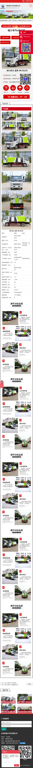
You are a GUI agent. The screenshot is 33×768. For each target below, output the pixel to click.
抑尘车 (29, 20)
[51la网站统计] (22, 743)
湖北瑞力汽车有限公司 (13, 6)
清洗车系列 (16, 37)
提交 (4, 729)
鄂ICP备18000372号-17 (13, 743)
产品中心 (14, 20)
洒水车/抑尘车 (22, 20)
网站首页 (28, 32)
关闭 (29, 684)
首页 (10, 20)
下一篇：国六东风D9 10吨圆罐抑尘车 (9, 684)
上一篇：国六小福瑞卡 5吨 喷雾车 (8, 683)
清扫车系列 (5, 37)
